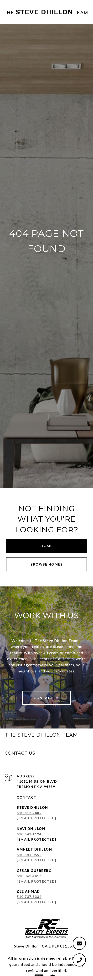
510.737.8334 (29, 897)
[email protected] (37, 839)
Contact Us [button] (46, 698)
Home (46, 546)
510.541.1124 (29, 834)
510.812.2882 (29, 813)
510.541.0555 (29, 855)
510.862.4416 (29, 876)
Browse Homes (46, 564)
